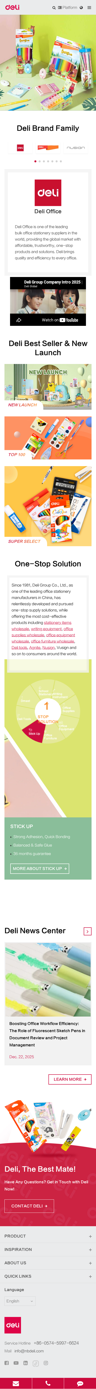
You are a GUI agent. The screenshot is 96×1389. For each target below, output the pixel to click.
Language (14, 1290)
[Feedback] (80, 1383)
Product (15, 1236)
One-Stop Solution (48, 564)
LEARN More (68, 1079)
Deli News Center (35, 931)
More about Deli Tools (40, 877)
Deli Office (48, 211)
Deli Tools (25, 826)
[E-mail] (16, 1383)
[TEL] (48, 1383)
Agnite (34, 648)
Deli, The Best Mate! (40, 1169)
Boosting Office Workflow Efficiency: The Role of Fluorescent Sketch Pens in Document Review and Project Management (47, 1034)
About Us (15, 1263)
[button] (35, 161)
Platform (69, 8)
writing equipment (46, 629)
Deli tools (19, 648)
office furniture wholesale (52, 641)
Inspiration (18, 1250)
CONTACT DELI (27, 1206)
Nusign (48, 648)
